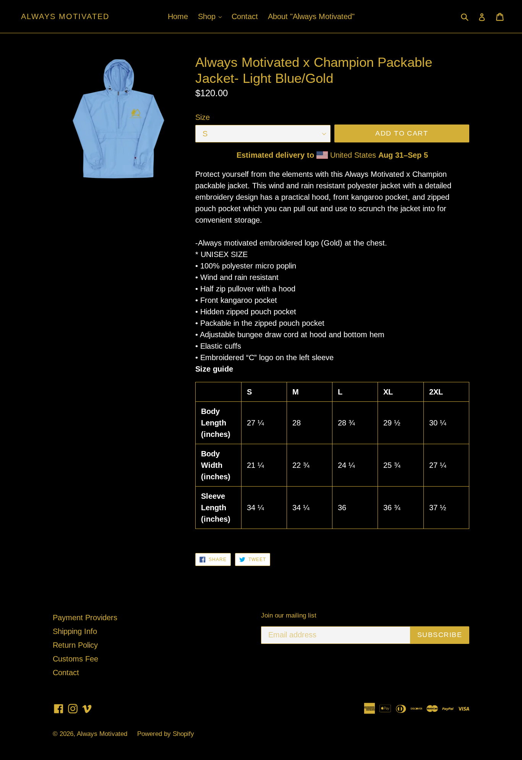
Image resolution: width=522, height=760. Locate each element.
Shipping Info (75, 631)
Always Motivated (65, 16)
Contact (245, 16)
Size (202, 117)
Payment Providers (85, 617)
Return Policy (75, 645)
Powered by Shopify (165, 733)
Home (178, 16)
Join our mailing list (288, 615)
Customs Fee (75, 659)
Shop (211, 16)
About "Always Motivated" (311, 16)
